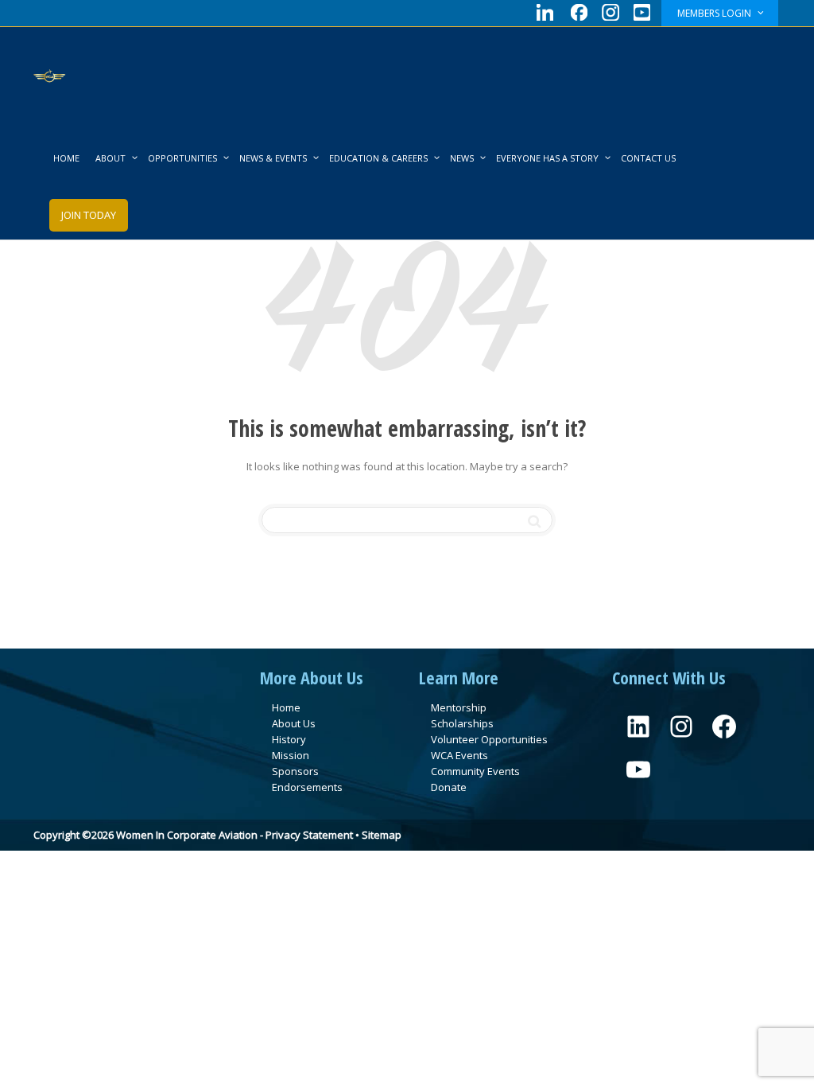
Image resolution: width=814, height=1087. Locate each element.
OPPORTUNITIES (183, 158)
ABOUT (111, 158)
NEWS (463, 158)
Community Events (475, 771)
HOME (66, 158)
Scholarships (462, 723)
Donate (449, 787)
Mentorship (458, 707)
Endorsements (307, 787)
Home (286, 707)
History (289, 739)
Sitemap (381, 835)
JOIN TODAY (88, 215)
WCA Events (459, 755)
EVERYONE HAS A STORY (548, 158)
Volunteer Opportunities (489, 739)
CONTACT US (648, 158)
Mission (290, 755)
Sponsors (295, 771)
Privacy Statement (309, 835)
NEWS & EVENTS (274, 158)
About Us (294, 723)
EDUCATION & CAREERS (379, 158)
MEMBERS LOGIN (715, 13)
